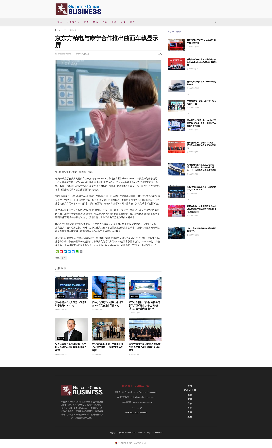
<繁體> (178, 31)
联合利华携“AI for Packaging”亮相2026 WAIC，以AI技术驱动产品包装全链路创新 (201, 123)
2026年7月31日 (193, 46)
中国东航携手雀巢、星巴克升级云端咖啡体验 (201, 102)
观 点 (132, 22)
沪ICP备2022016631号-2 (153, 432)
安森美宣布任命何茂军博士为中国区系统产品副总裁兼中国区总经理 (70, 347)
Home (57, 30)
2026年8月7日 (193, 129)
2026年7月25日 (98, 309)
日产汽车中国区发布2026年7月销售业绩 (201, 83)
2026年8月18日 (193, 152)
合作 (64, 257)
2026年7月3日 (135, 312)
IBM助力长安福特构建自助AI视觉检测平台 (201, 230)
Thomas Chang (64, 53)
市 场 (95, 22)
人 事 (123, 22)
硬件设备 (73, 30)
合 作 (104, 22)
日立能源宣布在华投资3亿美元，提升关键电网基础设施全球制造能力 (201, 145)
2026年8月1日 (62, 309)
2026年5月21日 (135, 354)
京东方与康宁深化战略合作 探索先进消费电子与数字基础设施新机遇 (145, 347)
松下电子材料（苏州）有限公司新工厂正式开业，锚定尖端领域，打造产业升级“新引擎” (144, 305)
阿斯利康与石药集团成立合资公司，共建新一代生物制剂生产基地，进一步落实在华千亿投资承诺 (201, 167)
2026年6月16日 (62, 354)
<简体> (171, 31)
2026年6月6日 (98, 354)
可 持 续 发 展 (73, 22)
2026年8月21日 (193, 69)
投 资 (86, 22)
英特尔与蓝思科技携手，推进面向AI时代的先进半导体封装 (107, 304)
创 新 (114, 22)
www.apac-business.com (136, 412)
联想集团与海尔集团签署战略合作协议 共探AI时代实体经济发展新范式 (202, 62)
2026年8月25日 (193, 107)
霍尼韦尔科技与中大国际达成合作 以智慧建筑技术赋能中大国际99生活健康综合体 (201, 209)
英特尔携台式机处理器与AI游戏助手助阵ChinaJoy (70, 304)
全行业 (64, 30)
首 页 (60, 22)
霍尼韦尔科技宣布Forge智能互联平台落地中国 (201, 41)
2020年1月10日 (82, 53)
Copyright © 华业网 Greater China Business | (126, 432)
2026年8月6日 (193, 174)
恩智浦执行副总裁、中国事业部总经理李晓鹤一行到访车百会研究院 (107, 347)
